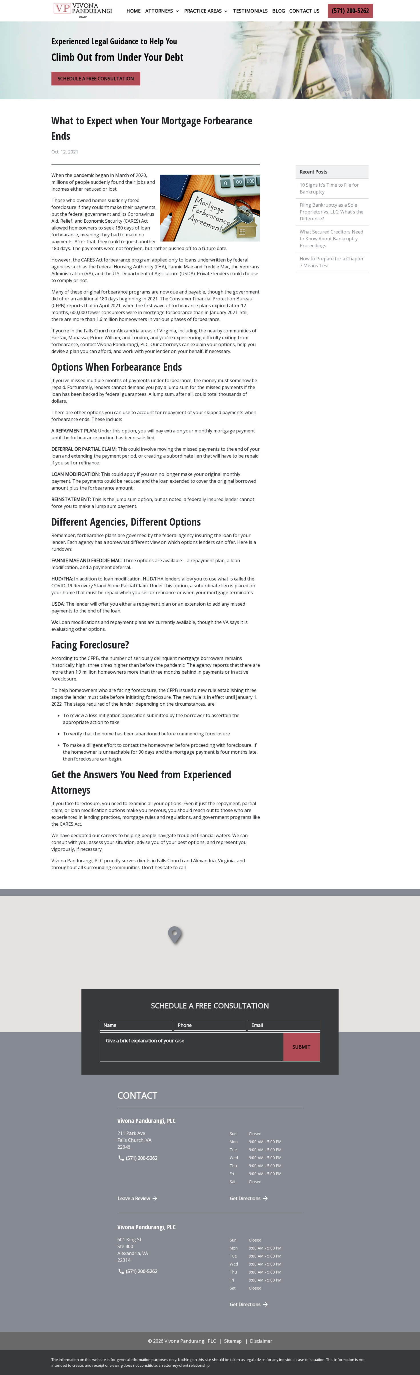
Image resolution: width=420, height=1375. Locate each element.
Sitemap (233, 1341)
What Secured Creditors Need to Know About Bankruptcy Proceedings (331, 239)
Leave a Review (134, 1198)
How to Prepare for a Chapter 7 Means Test (332, 262)
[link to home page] (83, 10)
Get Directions (245, 1198)
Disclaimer (261, 1341)
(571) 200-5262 (141, 1158)
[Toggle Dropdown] (177, 11)
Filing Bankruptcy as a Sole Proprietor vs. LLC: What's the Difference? (331, 212)
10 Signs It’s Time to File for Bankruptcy (329, 188)
